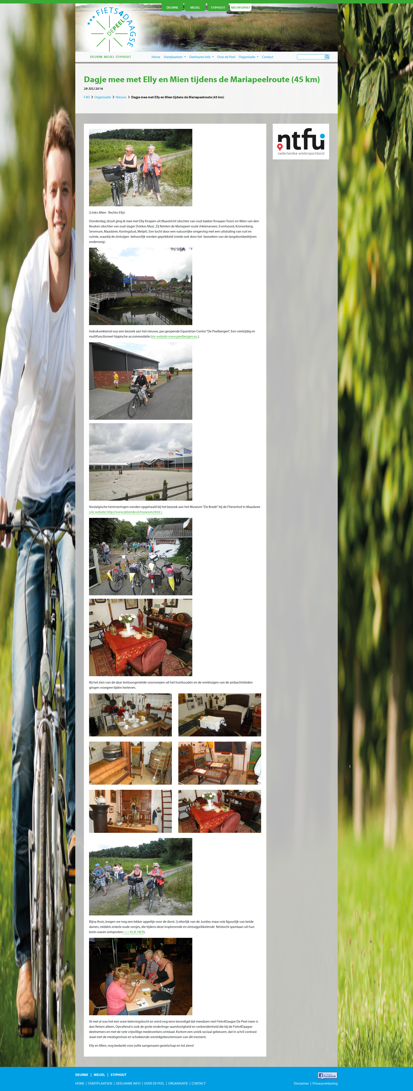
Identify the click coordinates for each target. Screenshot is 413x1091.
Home (156, 57)
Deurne (81, 1074)
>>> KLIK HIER (133, 932)
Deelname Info (200, 57)
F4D (87, 97)
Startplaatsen (173, 57)
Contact (267, 57)
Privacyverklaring (325, 1083)
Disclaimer (301, 1083)
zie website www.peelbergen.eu (175, 336)
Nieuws (121, 97)
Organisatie (247, 57)
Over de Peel (226, 57)
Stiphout (118, 1074)
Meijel (99, 1074)
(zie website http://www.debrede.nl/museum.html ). (125, 512)
